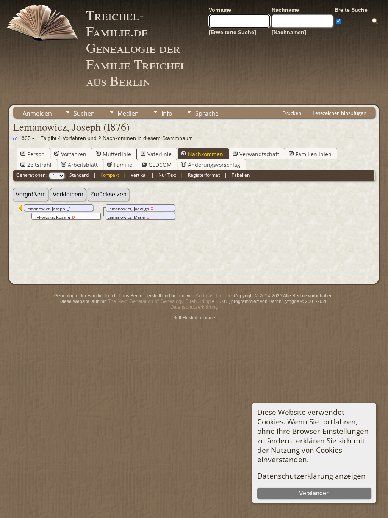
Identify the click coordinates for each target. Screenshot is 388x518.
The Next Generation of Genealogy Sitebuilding (159, 301)
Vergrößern (31, 194)
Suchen (84, 113)
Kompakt (109, 175)
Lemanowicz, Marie (126, 217)
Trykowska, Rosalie (51, 217)
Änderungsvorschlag (214, 164)
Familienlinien (314, 154)
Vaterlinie (159, 154)
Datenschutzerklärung (194, 307)
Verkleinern (68, 194)
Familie (123, 164)
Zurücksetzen (108, 194)
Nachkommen (205, 154)
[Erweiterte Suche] (232, 32)
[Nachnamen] (289, 32)
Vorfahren (73, 154)
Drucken (291, 113)
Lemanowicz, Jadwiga (128, 209)
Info (166, 113)
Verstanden (314, 493)
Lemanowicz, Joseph (45, 209)
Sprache (207, 113)
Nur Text (167, 175)
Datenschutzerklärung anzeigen (311, 475)
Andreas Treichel (214, 295)
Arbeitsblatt (83, 164)
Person (36, 154)
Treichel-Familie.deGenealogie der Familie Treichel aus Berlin (136, 47)
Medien (128, 113)
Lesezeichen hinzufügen (339, 113)
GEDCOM (160, 164)
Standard (79, 175)
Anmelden (37, 113)
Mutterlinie (117, 154)
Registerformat (204, 175)
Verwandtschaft (259, 154)
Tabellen (241, 175)
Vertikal (139, 175)
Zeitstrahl (39, 164)
